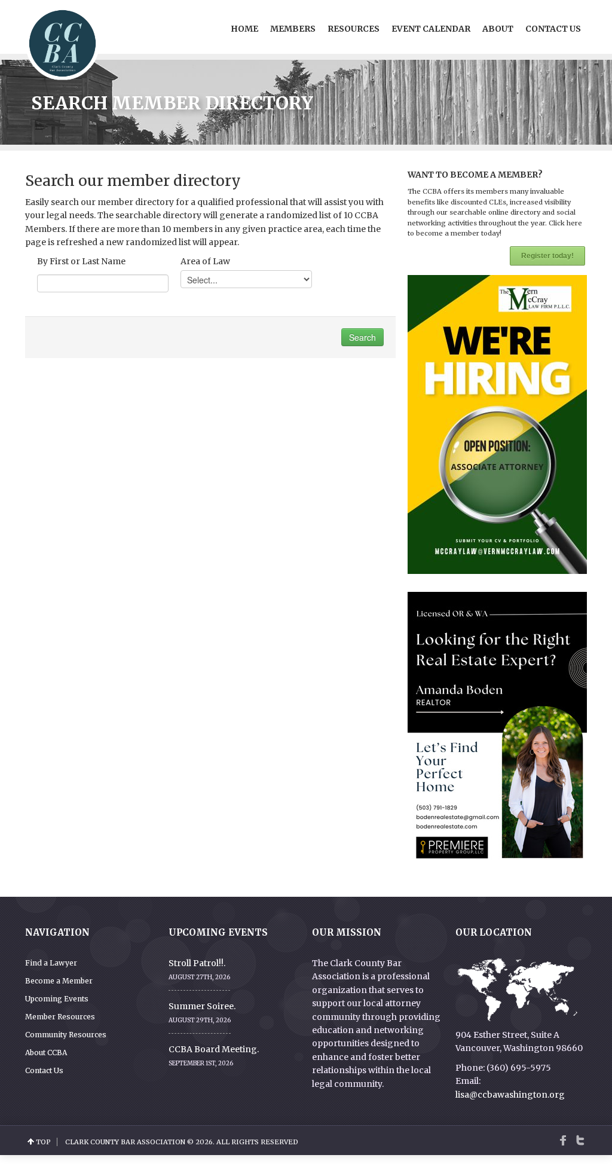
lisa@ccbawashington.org (510, 1094)
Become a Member (59, 980)
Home (244, 28)
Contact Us (553, 28)
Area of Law (205, 261)
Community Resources (65, 1034)
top (43, 1142)
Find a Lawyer (51, 962)
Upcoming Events (56, 998)
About (497, 28)
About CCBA (46, 1052)
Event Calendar (430, 28)
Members (293, 28)
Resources (354, 28)
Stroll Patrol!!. (197, 963)
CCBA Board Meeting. (214, 1049)
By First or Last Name (81, 261)
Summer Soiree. (202, 1006)
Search (362, 337)
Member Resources (60, 1016)
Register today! (547, 256)
